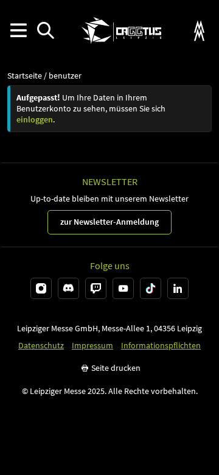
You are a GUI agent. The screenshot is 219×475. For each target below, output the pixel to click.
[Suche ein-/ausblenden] (45, 30)
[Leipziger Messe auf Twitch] (95, 288)
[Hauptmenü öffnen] (18, 30)
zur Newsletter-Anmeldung (109, 221)
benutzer (65, 76)
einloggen (34, 119)
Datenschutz (41, 345)
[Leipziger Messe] (199, 30)
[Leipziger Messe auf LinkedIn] (178, 288)
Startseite (24, 76)
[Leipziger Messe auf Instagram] (41, 288)
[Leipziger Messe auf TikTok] (150, 288)
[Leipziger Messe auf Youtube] (123, 288)
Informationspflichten (161, 345)
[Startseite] (121, 30)
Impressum (92, 345)
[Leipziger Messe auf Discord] (68, 288)
